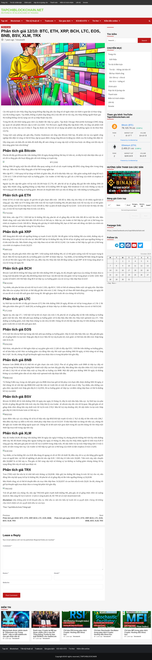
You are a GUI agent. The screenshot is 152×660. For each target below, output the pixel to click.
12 (141, 266)
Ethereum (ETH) (129, 145)
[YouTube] (134, 245)
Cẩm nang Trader (69, 623)
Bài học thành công (116, 73)
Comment (7, 546)
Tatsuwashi (20, 39)
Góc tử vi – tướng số (117, 81)
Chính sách (27, 2)
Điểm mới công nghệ (9, 625)
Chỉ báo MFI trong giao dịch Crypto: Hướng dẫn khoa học (136, 632)
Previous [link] (135, 216)
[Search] (149, 21)
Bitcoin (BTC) (127, 124)
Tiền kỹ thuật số (32, 21)
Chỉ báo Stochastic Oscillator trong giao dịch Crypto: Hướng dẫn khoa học (106, 632)
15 (116, 270)
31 (129, 279)
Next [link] (145, 216)
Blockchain (15, 21)
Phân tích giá (6, 27)
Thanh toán (54, 2)
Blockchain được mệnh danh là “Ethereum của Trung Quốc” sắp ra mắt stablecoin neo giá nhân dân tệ (15, 633)
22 (116, 275)
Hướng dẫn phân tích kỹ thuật (73, 625)
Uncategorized (38, 625)
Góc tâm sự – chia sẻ (117, 77)
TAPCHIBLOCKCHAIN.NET (22, 10)
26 (141, 275)
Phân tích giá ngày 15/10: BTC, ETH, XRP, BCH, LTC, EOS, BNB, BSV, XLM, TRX (78, 518)
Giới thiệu (113, 59)
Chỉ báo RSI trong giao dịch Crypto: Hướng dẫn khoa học (75, 632)
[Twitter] (140, 245)
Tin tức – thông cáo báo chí (120, 69)
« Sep (109, 283)
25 (135, 275)
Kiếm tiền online (111, 21)
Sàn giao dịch (64, 21)
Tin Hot (95, 21)
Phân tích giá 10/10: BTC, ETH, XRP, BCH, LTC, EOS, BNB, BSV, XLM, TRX (27, 518)
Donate (85, 2)
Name (6, 573)
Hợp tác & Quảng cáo (41, 2)
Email (57, 573)
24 (129, 275)
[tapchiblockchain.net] (128, 245)
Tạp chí (4, 21)
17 (129, 270)
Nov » (114, 283)
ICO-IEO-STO (81, 21)
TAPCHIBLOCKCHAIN (88, 656)
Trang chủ (4, 2)
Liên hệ (78, 2)
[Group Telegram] (117, 245)
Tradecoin (49, 21)
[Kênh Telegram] (122, 245)
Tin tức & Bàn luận (16, 2)
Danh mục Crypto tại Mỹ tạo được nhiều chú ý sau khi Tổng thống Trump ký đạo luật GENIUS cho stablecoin (45, 633)
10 (129, 266)
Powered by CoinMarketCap (129, 140)
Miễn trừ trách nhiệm (66, 2)
